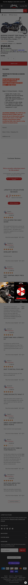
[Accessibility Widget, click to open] (25, 582)
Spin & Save (21, 298)
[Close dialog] (27, 282)
